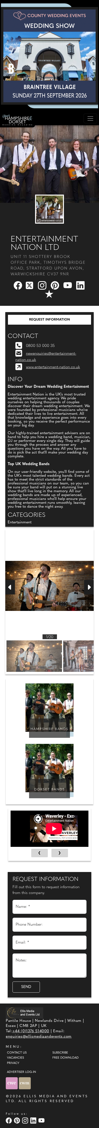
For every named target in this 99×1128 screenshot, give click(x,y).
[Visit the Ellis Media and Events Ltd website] (24, 1013)
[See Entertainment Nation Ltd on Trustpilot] (49, 294)
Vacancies (15, 1057)
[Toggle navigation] (90, 118)
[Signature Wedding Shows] (49, 56)
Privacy (13, 1063)
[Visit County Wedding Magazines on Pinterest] (17, 1120)
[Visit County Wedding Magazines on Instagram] (25, 1120)
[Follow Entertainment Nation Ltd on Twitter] (30, 285)
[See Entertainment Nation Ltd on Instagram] (42, 285)
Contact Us (17, 1052)
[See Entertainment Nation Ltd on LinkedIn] (81, 285)
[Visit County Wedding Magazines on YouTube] (42, 1120)
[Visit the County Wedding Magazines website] (25, 1083)
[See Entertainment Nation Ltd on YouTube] (68, 285)
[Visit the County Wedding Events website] (12, 1083)
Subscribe (60, 1052)
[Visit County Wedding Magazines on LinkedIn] (33, 1120)
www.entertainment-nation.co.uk (53, 367)
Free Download (65, 1057)
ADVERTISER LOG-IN (21, 1072)
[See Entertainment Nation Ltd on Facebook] (18, 285)
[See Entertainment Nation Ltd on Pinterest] (55, 285)
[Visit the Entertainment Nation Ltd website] (49, 209)
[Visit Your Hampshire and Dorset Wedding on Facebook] (9, 1120)
